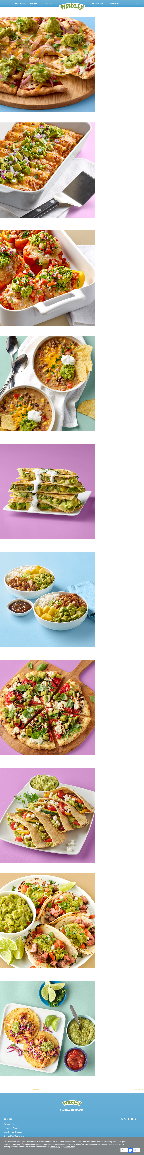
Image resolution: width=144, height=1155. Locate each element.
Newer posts (139, 1089)
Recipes (33, 4)
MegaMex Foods (11, 1128)
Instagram (122, 1119)
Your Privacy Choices (13, 1132)
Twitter (125, 1119)
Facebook (128, 1119)
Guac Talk (47, 4)
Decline (136, 1150)
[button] (130, 1150)
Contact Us (9, 1124)
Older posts (36, 1089)
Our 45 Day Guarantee (14, 1136)
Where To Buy (98, 4)
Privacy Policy (69, 1147)
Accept (124, 1150)
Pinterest (135, 1119)
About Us (114, 4)
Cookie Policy (55, 1147)
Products (20, 4)
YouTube (132, 1119)
